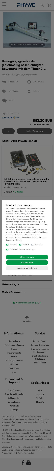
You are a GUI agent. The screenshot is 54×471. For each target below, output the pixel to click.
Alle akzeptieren (27, 257)
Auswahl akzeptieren (27, 268)
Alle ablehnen (27, 262)
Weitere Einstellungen (27, 249)
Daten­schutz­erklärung (14, 240)
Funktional (14, 249)
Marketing (38, 245)
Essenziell (13, 245)
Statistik (26, 245)
